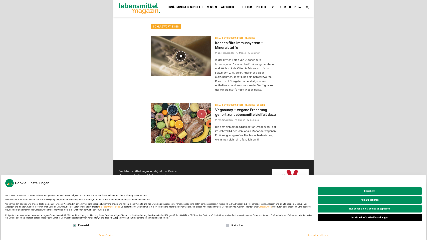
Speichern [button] (369, 191)
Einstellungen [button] (265, 207)
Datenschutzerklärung (109, 207)
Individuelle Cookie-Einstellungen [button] (369, 217)
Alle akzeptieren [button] (370, 199)
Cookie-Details (106, 235)
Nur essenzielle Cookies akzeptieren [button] (369, 208)
